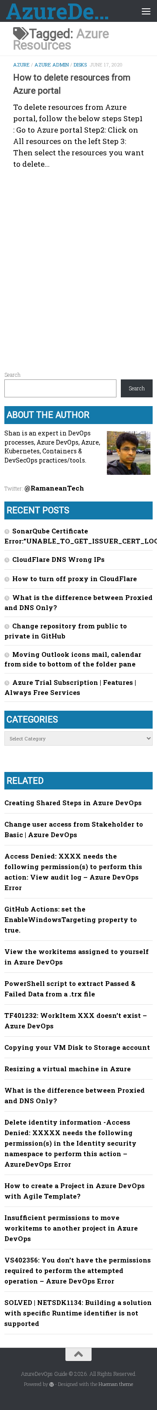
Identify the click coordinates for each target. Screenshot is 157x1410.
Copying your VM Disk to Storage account (77, 1047)
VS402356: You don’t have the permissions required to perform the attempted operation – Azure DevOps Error (77, 1270)
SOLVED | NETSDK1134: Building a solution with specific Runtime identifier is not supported (78, 1313)
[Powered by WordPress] (51, 1384)
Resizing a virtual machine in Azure (67, 1068)
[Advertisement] (78, 266)
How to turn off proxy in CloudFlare (74, 578)
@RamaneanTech (54, 488)
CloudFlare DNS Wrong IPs (58, 559)
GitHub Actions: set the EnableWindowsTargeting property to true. (70, 919)
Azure (21, 64)
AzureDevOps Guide (62, 11)
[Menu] (146, 11)
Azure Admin (51, 64)
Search (12, 374)
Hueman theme (116, 1384)
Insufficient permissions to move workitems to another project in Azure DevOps (71, 1228)
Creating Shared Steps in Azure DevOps (73, 802)
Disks (80, 64)
